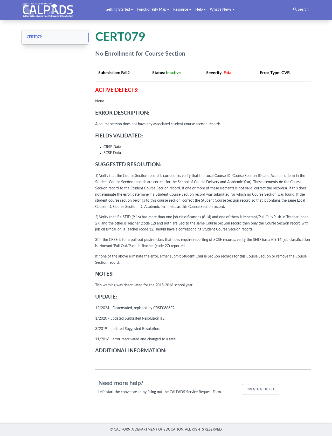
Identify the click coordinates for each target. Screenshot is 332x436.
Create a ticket (260, 389)
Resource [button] (180, 9)
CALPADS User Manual (52, 9)
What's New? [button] (220, 9)
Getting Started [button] (118, 9)
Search (303, 9)
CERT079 (34, 37)
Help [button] (199, 9)
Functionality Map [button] (151, 9)
